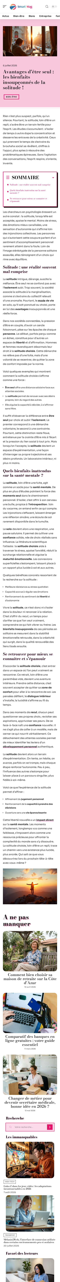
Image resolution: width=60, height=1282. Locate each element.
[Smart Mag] (21, 6)
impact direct (45, 820)
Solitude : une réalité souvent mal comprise (30, 184)
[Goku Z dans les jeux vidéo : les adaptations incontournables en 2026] (30, 1160)
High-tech (9, 1182)
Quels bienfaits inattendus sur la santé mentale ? (28, 191)
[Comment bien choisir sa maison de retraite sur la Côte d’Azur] (30, 951)
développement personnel (20, 746)
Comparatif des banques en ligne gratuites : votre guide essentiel (30, 1040)
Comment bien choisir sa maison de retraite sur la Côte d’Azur (30, 979)
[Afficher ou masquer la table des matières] (46, 177)
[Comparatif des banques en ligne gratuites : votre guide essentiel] (30, 1013)
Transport (10, 1235)
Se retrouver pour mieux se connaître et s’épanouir (28, 200)
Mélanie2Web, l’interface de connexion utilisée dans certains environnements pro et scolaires (29, 1241)
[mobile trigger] (5, 6)
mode (41, 300)
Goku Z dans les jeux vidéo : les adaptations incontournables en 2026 (27, 1187)
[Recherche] (47, 6)
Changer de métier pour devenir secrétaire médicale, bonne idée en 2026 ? (30, 1102)
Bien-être (11, 97)
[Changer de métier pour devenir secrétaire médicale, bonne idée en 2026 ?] (30, 1075)
